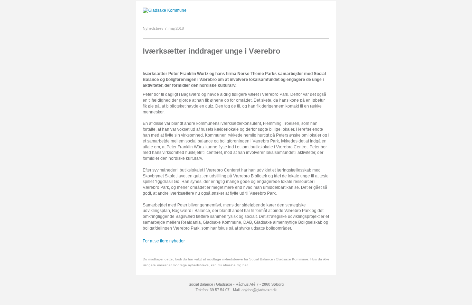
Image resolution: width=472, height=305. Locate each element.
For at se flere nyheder (164, 241)
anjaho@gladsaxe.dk (259, 290)
